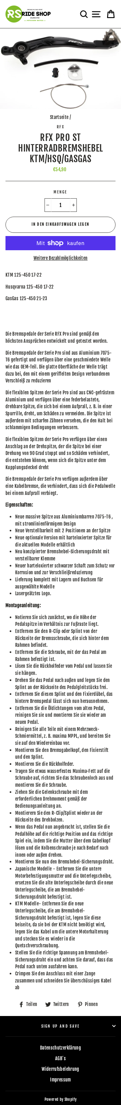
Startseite (59, 117)
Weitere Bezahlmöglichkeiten (61, 258)
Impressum (60, 1080)
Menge (60, 192)
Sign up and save (60, 1026)
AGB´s (60, 1058)
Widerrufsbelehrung (60, 1069)
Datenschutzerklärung (60, 1048)
